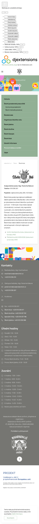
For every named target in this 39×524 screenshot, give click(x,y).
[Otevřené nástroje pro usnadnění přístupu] (5, 4)
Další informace (17, 514)
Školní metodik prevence (13, 110)
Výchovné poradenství (13, 107)
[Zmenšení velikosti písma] (19, 47)
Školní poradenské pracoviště (14, 104)
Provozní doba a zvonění (12, 148)
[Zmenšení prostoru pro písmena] (24, 52)
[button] (2, 71)
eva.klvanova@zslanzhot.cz (14, 274)
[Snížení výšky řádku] (18, 50)
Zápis (6, 153)
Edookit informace (10, 143)
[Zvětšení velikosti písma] (22, 47)
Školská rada (8, 115)
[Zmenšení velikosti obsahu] (21, 45)
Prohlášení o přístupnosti (19, 431)
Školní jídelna (8, 124)
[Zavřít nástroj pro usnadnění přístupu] (6, 12)
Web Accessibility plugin (10, 65)
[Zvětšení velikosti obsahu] (24, 45)
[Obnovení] (3, 12)
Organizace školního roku (13, 120)
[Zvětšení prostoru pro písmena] (27, 52)
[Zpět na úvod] (19, 71)
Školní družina (9, 129)
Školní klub (8, 138)
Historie (7, 99)
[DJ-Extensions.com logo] (19, 59)
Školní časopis (9, 134)
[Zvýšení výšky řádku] (20, 50)
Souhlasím (10, 518)
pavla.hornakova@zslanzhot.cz (15, 287)
